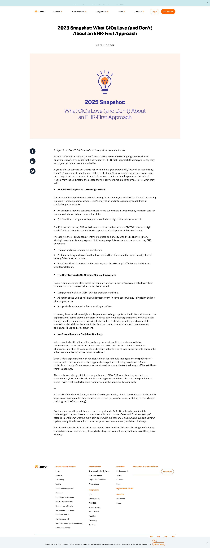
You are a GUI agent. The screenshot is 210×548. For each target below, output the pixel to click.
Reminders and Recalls (64, 506)
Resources (120, 479)
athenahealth (94, 511)
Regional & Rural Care (97, 479)
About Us (120, 494)
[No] (207, 542)
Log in (154, 11)
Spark (58, 471)
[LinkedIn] (32, 161)
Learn (120, 11)
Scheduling (60, 479)
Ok (154, 541)
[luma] (40, 11)
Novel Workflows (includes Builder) (69, 523)
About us (138, 11)
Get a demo (168, 11)
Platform (56, 11)
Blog (118, 484)
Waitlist (58, 484)
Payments (59, 492)
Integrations (101, 11)
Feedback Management (64, 488)
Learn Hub (120, 466)
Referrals (59, 475)
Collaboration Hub (62, 514)
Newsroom (120, 498)
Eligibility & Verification (65, 497)
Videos (119, 475)
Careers (119, 503)
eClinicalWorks (94, 507)
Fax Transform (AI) (62, 519)
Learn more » (129, 3)
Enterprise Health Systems (99, 471)
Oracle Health (94, 498)
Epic (90, 494)
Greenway (93, 520)
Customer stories (122, 471)
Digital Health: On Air (124, 488)
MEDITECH (93, 503)
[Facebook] (32, 151)
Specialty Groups (95, 475)
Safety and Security (63, 527)
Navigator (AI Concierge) (65, 510)
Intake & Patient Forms (64, 501)
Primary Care (94, 484)
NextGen (92, 516)
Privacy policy (158, 544)
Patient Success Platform (65, 466)
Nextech (92, 524)
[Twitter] (32, 171)
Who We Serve (78, 11)
